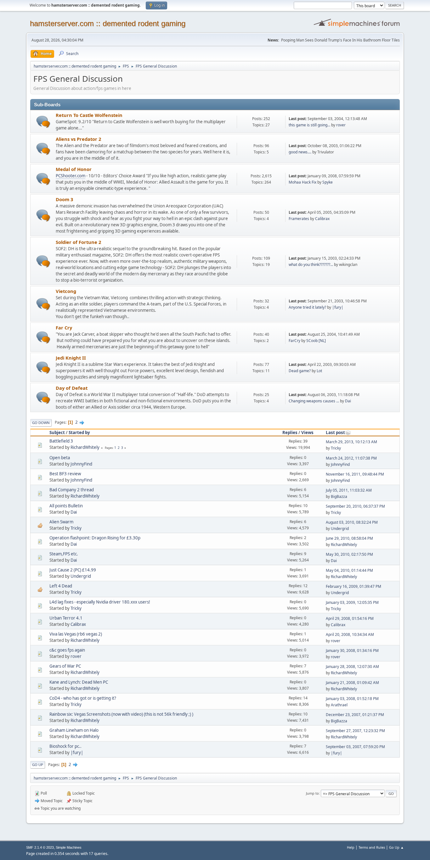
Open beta (59, 457)
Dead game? (300, 370)
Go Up (37, 764)
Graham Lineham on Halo (74, 730)
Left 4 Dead (60, 586)
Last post (335, 432)
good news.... (300, 152)
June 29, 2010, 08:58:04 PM (349, 538)
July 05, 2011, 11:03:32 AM (349, 490)
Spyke (327, 182)
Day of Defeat (72, 388)
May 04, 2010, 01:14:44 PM (349, 570)
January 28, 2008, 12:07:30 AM (352, 666)
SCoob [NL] (316, 340)
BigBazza (339, 496)
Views (307, 432)
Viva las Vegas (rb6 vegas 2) (75, 634)
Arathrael (339, 705)
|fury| (337, 307)
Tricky (336, 448)
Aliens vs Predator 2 (78, 139)
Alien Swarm (61, 522)
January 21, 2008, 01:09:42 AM (352, 682)
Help (350, 847)
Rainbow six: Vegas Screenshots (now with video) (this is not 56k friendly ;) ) (121, 714)
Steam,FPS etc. (63, 554)
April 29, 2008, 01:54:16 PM (350, 618)
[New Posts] (43, 122)
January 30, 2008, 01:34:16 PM (352, 650)
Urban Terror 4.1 (65, 618)
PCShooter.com (70, 176)
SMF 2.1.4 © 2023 (40, 847)
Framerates (299, 218)
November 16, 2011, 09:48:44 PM (355, 474)
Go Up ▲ (396, 847)
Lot (319, 370)
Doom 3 (64, 199)
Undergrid (340, 528)
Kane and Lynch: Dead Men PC (78, 682)
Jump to (312, 793)
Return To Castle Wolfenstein (89, 115)
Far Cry (64, 327)
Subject (57, 432)
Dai (348, 401)
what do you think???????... (311, 264)
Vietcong (66, 291)
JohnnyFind (81, 464)
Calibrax (322, 218)
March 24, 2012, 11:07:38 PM (351, 458)
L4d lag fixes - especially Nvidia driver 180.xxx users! (99, 602)
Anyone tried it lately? (307, 307)
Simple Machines (69, 847)
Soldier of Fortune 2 (78, 242)
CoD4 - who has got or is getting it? (82, 698)
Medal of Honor (74, 169)
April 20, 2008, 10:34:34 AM (350, 634)
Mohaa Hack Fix (302, 182)
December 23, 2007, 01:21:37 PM (355, 714)
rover (341, 125)
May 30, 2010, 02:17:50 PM (349, 554)
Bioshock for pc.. (65, 746)
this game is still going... (309, 125)
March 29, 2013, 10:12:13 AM (351, 441)
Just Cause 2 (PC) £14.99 (72, 570)
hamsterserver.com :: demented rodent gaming (107, 23)
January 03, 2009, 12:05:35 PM (352, 602)
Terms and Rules (372, 847)
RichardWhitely (85, 447)
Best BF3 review (65, 474)
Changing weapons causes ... (314, 401)
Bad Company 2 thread (71, 490)
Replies (289, 432)
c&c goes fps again (67, 650)
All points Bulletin (66, 506)
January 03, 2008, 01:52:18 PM (352, 698)
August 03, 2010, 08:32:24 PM (352, 522)
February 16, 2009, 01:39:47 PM (353, 586)
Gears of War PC (65, 666)
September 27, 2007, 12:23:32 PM (355, 730)
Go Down (41, 422)
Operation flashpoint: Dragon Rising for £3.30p (94, 538)
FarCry (294, 340)
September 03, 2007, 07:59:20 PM (355, 746)
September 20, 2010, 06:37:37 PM (355, 506)
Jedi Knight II (71, 358)
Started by (79, 432)
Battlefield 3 (61, 441)
